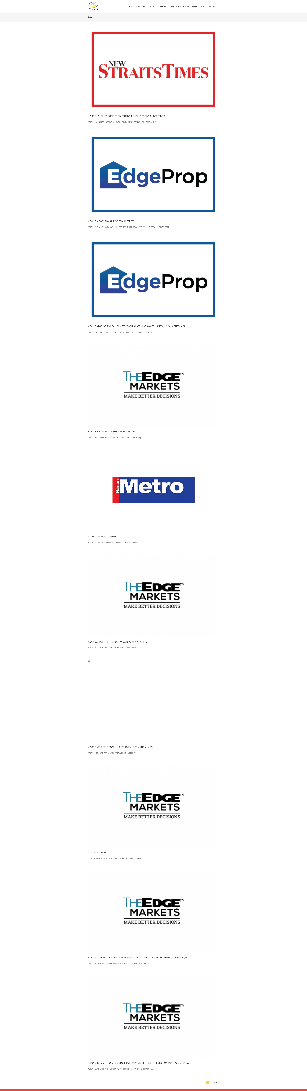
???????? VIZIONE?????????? (101, 852)
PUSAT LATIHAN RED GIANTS (102, 536)
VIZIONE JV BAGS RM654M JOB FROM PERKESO (111, 221)
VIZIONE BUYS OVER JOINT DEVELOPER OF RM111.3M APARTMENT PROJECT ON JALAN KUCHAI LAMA (138, 1062)
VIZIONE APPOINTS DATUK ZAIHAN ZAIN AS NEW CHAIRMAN (118, 641)
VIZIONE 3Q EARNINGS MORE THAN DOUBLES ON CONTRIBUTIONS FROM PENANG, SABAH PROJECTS (139, 957)
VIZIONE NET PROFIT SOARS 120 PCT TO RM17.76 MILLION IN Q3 (120, 747)
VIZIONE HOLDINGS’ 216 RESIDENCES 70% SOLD (112, 431)
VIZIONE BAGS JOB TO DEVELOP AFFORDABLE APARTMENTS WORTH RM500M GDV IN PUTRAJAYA (136, 326)
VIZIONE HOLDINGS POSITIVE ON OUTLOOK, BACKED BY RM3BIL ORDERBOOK (127, 116)
